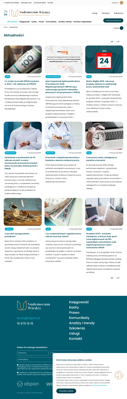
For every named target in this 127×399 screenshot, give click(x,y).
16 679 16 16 (25, 323)
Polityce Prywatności (99, 385)
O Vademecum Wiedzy (11, 2)
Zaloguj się (115, 3)
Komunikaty (51, 22)
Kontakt (50, 2)
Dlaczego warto (26, 2)
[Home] (4, 22)
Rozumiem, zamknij (66, 391)
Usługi (74, 333)
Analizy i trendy (65, 22)
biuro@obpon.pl (28, 318)
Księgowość (24, 22)
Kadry (34, 22)
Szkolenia (77, 328)
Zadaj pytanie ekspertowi (113, 20)
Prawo (41, 22)
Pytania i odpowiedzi (82, 22)
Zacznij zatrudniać (40, 2)
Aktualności (12, 22)
